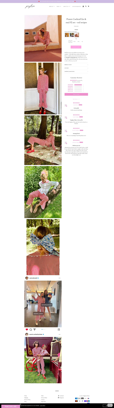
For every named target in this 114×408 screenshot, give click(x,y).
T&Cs (42, 395)
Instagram (61, 397)
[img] (76, 103)
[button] (70, 84)
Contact (43, 399)
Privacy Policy (44, 397)
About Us (66, 6)
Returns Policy (27, 399)
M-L (78, 41)
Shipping (26, 397)
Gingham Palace (86, 395)
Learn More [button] (42, 405)
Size (76, 38)
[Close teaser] (20, 404)
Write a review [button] (76, 94)
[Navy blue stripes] (72, 35)
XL (82, 41)
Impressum (43, 401)
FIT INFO (76, 68)
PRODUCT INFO (76, 64)
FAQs (25, 395)
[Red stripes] (76, 35)
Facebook (61, 395)
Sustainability (76, 6)
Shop (58, 6)
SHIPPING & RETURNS (76, 71)
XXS (70, 41)
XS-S (74, 41)
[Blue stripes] (67, 35)
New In (51, 6)
